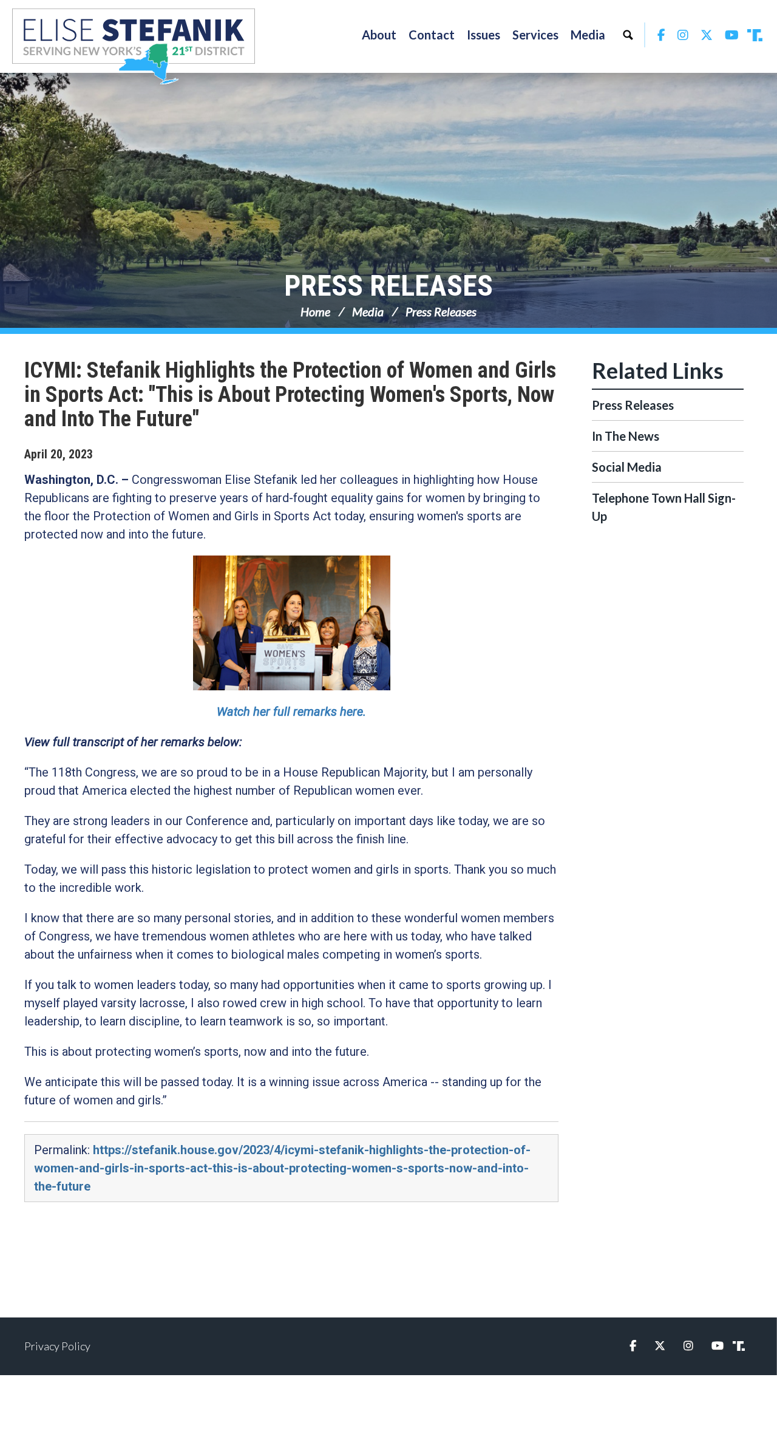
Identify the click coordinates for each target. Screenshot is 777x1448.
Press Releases (388, 285)
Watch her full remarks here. (291, 711)
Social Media (627, 467)
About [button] (379, 34)
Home (315, 311)
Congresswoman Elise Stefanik (133, 46)
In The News (625, 436)
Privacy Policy (57, 1346)
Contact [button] (432, 34)
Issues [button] (483, 34)
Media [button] (588, 34)
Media (368, 311)
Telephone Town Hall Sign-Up (664, 507)
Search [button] (627, 34)
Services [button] (535, 34)
